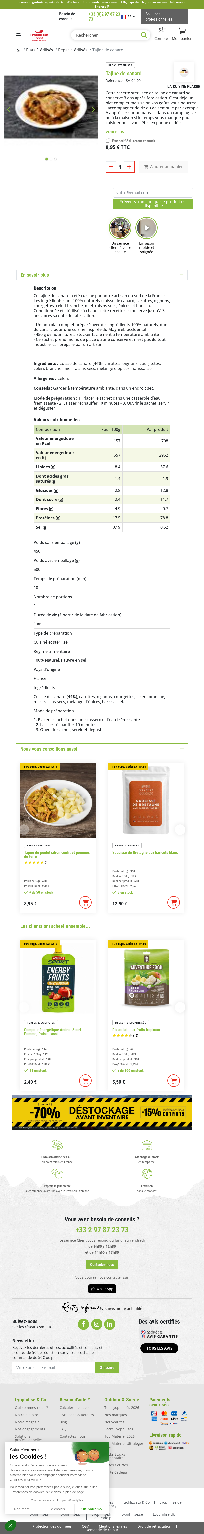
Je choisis (57, 1509)
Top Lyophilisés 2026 (121, 1407)
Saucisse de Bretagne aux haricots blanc (145, 853)
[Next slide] (93, 109)
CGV (85, 1526)
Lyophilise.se (132, 1514)
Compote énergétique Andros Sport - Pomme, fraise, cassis (54, 1032)
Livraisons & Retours (77, 1414)
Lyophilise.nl (39, 1514)
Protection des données (52, 1526)
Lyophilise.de (171, 1502)
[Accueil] (18, 50)
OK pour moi (92, 1509)
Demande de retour (102, 1529)
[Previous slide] (9, 109)
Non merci (22, 1509)
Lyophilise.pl (70, 1514)
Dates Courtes (116, 1465)
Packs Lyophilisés (118, 1429)
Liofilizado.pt (102, 1517)
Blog (63, 1422)
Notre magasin (27, 1422)
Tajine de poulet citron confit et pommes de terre (57, 855)
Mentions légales (113, 1526)
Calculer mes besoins (77, 1407)
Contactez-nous (73, 1436)
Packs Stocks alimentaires (114, 1456)
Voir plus (115, 131)
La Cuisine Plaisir (183, 86)
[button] (10, 1526)
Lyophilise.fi (101, 1514)
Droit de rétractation (154, 1526)
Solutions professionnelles (29, 1438)
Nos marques (115, 1414)
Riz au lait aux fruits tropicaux (136, 1030)
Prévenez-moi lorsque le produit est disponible (153, 203)
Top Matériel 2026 (119, 1436)
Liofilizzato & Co (136, 1502)
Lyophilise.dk (164, 1514)
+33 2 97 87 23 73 (102, 1229)
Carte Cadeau (115, 1472)
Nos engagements (30, 1429)
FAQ (63, 1429)
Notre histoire (26, 1414)
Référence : (115, 80)
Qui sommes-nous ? (31, 1407)
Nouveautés (114, 1422)
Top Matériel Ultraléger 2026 (123, 1445)
